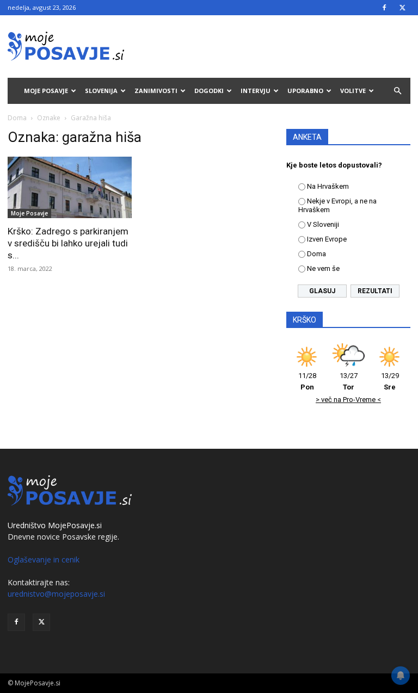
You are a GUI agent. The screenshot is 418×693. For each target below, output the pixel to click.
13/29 (390, 381)
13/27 (349, 381)
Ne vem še (323, 268)
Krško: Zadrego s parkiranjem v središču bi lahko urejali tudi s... (68, 243)
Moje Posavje (46, 90)
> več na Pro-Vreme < (348, 399)
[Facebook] (384, 7)
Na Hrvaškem (328, 186)
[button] (397, 91)
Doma (17, 117)
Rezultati (375, 291)
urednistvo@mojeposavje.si (56, 594)
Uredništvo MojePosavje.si (55, 525)
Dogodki (209, 90)
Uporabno (305, 90)
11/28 (307, 381)
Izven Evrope (327, 239)
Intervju (256, 90)
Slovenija (101, 90)
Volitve (353, 90)
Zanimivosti (155, 90)
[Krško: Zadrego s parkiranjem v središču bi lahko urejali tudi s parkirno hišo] (70, 187)
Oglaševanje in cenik (43, 559)
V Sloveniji (323, 224)
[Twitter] (402, 7)
